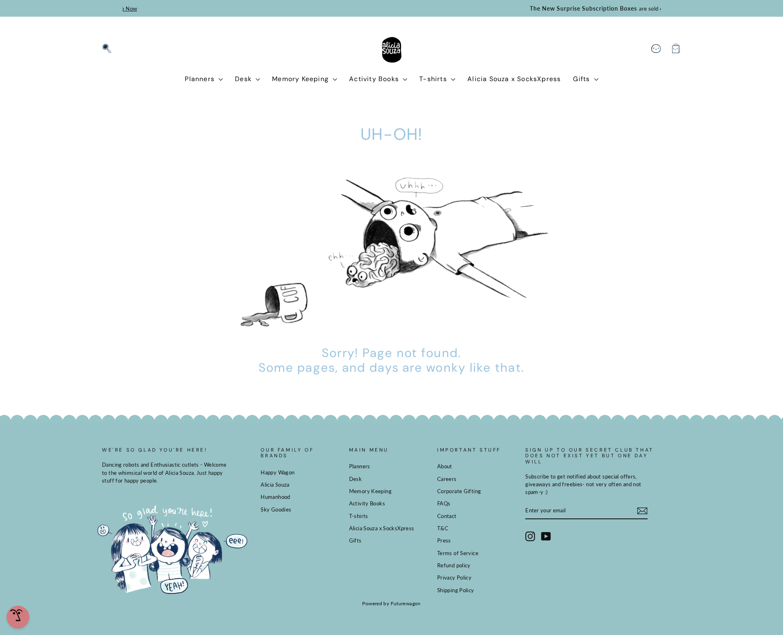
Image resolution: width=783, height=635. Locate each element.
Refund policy (454, 565)
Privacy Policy (454, 577)
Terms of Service (457, 553)
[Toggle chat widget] (18, 617)
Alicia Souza (275, 484)
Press (444, 540)
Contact (447, 516)
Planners (201, 79)
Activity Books (375, 79)
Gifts (582, 79)
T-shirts (434, 79)
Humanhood (275, 497)
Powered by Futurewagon (391, 603)
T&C (442, 528)
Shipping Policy (455, 590)
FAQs (444, 503)
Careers (447, 479)
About (444, 466)
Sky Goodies (276, 509)
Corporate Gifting (459, 491)
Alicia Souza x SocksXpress (514, 79)
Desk (244, 79)
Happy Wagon (277, 472)
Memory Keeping (301, 79)
